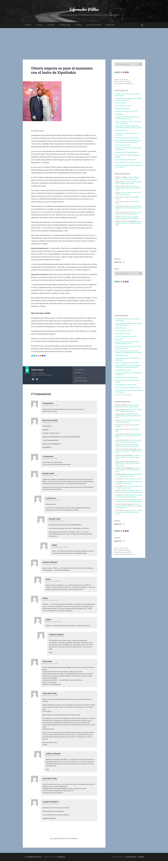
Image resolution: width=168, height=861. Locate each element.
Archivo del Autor (33, 379)
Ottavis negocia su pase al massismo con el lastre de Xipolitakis (62, 70)
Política (39, 25)
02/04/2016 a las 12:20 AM (59, 547)
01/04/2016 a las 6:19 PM (49, 564)
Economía (51, 25)
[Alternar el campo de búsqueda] (142, 25)
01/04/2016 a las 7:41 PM (56, 521)
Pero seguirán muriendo (122, 108)
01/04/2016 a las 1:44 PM (49, 422)
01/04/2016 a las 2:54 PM (49, 458)
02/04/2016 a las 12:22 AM (53, 621)
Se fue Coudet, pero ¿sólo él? (123, 105)
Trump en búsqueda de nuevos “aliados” (127, 138)
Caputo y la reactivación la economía (126, 111)
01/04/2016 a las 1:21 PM (49, 405)
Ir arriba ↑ (141, 857)
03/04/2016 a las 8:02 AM (49, 780)
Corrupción (110, 25)
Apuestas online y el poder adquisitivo (126, 152)
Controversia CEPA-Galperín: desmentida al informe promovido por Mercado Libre (128, 141)
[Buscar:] (128, 64)
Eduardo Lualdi (48, 473)
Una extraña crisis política (123, 145)
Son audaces (119, 114)
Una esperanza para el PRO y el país (125, 159)
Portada (28, 25)
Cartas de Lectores (93, 25)
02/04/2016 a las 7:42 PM (53, 581)
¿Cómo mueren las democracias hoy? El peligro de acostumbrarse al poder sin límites (128, 126)
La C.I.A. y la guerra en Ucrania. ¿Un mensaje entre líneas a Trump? (129, 512)
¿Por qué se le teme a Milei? (123, 395)
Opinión (78, 25)
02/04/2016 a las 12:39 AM (50, 695)
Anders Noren (131, 857)
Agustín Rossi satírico (121, 130)
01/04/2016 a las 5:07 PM (53, 500)
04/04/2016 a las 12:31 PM (50, 804)
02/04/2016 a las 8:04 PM (56, 636)
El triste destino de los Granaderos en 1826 (128, 162)
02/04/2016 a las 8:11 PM (53, 755)
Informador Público (84, 9)
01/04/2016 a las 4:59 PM (49, 475)
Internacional (65, 25)
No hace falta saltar (121, 103)
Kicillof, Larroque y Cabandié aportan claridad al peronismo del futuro (128, 99)
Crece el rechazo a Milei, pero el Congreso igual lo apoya (127, 178)
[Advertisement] (83, 41)
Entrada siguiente (82, 381)
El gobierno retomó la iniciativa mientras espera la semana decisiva (127, 117)
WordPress (61, 857)
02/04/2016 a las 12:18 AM (50, 600)
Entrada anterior (81, 378)
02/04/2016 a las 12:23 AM (50, 663)
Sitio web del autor (37, 379)
